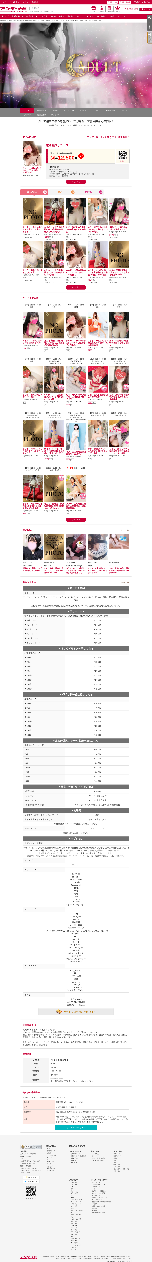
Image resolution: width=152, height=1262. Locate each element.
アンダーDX (25, 2)
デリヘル (94, 1156)
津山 (114, 1162)
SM (72, 1195)
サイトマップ (96, 1182)
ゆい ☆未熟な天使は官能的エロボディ (76, 453)
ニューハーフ (75, 1225)
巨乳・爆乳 (74, 1223)
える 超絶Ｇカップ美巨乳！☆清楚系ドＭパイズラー (76, 397)
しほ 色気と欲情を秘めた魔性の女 (98, 396)
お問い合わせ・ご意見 (98, 1206)
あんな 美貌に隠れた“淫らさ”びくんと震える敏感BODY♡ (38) (53, 570)
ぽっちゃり (74, 1191)
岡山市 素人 (74, 1160)
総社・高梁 (116, 1164)
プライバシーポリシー (98, 1184)
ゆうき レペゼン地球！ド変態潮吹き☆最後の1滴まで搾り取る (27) (76, 570)
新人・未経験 (101, 16)
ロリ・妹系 (74, 1206)
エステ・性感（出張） (98, 1158)
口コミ (78, 16)
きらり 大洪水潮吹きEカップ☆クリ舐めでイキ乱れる (32, 170)
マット (73, 1217)
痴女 (72, 1236)
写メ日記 (70, 16)
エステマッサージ (76, 1204)
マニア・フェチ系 (76, 1219)
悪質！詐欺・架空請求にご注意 (101, 1202)
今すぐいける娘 (51, 1155)
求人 (96, 110)
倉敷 (114, 1160)
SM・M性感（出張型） (99, 1160)
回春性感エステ (75, 1238)
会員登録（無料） (133, 9)
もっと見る (76, 182)
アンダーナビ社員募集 (98, 1193)
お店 (93, 11)
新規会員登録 (96, 1195)
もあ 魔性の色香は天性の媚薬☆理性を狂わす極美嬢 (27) (119, 570)
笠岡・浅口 (116, 1171)
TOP (27, 110)
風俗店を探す (16, 16)
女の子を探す (30, 16)
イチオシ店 (95, 1154)
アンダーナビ (5, 2)
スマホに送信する (31, 1181)
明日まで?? (48, 566)
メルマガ (27, 115)
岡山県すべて (117, 1156)
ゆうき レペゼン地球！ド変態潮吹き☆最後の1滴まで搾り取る (98, 272)
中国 (31, 8)
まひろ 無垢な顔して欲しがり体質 (33, 271)
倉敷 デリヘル (75, 1162)
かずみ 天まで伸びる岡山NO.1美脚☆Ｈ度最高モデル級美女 (54, 229)
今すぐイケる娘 (69, 110)
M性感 (72, 1197)
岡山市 (115, 1158)
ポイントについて (97, 1199)
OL (71, 1212)
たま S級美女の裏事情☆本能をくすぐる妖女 (76, 229)
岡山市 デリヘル (75, 1154)
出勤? (90, 566)
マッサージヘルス (76, 1202)
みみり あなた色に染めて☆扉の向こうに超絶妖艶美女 (76, 506)
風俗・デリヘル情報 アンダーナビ (122, 1261)
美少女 (73, 1208)
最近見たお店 (112, 2)
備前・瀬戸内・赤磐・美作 (121, 1169)
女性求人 (16, 2)
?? (110, 566)
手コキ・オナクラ (76, 1215)
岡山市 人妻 (74, 1158)
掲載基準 (94, 1204)
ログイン (147, 9)
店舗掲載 (137, 2)
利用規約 (94, 1210)
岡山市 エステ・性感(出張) (78, 1156)
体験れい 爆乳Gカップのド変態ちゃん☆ (119, 228)
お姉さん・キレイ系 (77, 1210)
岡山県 (36, 8)
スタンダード (75, 1184)
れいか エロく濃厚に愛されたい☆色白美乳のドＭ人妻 (54, 272)
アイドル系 (74, 1228)
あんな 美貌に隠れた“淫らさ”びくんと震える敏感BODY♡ (119, 272)
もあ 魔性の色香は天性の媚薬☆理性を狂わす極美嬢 (119, 397)
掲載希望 (94, 1208)
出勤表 (55, 110)
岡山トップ (5, 16)
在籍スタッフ (41, 110)
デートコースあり (76, 1245)
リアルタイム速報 (56, 16)
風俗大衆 (35, 2)
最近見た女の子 (125, 2)
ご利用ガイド (96, 1186)
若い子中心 (74, 1230)
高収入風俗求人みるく (98, 1212)
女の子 (102, 11)
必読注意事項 (41, 115)
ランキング (117, 11)
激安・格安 (74, 1221)
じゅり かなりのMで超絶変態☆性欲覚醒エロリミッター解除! (119, 451)
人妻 (72, 1186)
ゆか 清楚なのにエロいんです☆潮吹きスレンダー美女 (98, 229)
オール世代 (74, 1240)
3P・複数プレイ (75, 1243)
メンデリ (73, 1249)
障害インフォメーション (99, 1197)
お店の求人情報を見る (76, 1128)
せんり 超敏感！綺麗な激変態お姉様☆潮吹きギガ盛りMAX (54, 506)
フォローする (32, 1177)
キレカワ (73, 1247)
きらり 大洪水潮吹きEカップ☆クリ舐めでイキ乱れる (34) (97, 570)
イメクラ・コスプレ (77, 1199)
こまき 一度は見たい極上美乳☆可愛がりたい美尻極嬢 (98, 342)
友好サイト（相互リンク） (100, 1191)
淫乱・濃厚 (74, 1234)
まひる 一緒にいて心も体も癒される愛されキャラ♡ (33, 229)
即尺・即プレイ (75, 1232)
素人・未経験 (75, 1193)
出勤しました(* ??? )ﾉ (74, 566)
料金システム (111, 110)
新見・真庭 (116, 1167)
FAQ (93, 1189)
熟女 (72, 1189)
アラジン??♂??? (29, 566)
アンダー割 (109, 11)
